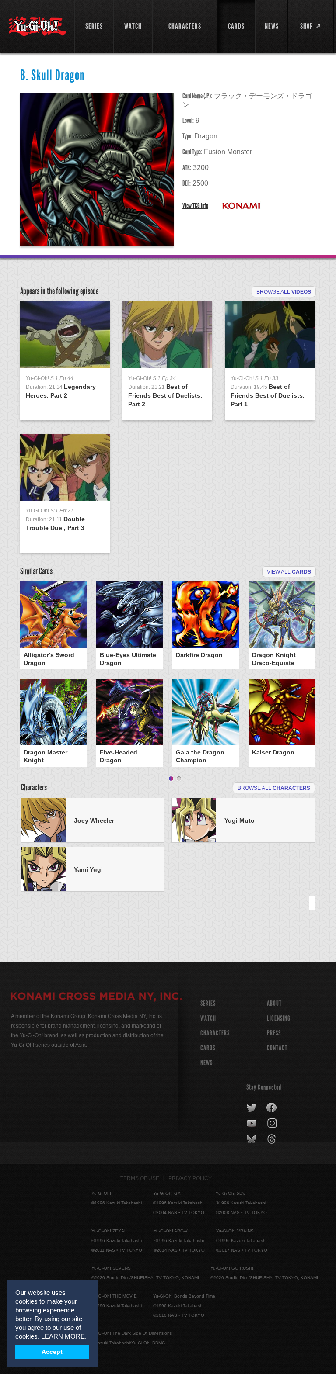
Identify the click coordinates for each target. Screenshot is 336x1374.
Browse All (283, 292)
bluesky (252, 1139)
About (274, 1003)
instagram (272, 1123)
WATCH (208, 1018)
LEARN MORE (63, 1336)
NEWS (206, 1063)
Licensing (278, 1018)
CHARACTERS (215, 1033)
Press (274, 1033)
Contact (277, 1048)
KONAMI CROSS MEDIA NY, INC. (96, 997)
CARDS (207, 1048)
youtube (252, 1123)
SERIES (208, 1003)
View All (289, 572)
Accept (52, 1352)
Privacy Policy (190, 1178)
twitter (251, 1108)
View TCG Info (195, 205)
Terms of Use (139, 1178)
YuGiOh (37, 26)
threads (272, 1139)
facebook (271, 1108)
